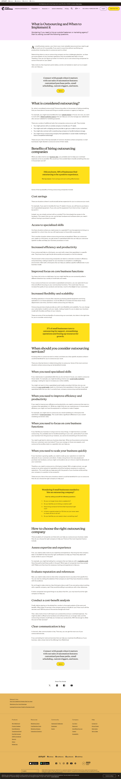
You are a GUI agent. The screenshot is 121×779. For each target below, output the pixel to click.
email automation (45, 414)
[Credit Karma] (18, 1)
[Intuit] (4, 1)
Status (13, 742)
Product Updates (16, 726)
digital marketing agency (48, 116)
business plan (54, 157)
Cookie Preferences (58, 772)
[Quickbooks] (25, 1)
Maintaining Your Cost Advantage (18, 704)
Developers (54, 726)
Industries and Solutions (21, 8)
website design (66, 114)
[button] (77, 8)
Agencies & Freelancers (57, 723)
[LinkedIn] (67, 763)
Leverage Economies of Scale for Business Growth (22, 707)
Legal (52, 772)
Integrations (35, 8)
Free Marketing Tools (36, 726)
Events (53, 729)
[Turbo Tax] (11, 1)
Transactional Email (16, 731)
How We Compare (16, 734)
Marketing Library (35, 723)
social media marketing (77, 379)
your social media (43, 387)
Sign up (60, 90)
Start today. (79, 4)
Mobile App (15, 744)
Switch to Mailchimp (57, 8)
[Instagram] (64, 763)
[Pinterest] (75, 763)
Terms (49, 772)
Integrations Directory (36, 731)
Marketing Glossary (35, 729)
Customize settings (109, 776)
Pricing (66, 8)
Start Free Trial (114, 8)
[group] (77, 8)
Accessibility (75, 734)
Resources (44, 8)
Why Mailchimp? (16, 723)
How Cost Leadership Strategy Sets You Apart (21, 701)
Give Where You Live (77, 729)
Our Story (74, 723)
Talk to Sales (95, 731)
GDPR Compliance (16, 736)
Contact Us (94, 723)
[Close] (119, 776)
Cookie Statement (55, 776)
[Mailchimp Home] (7, 8)
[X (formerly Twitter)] (60, 763)
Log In (103, 8)
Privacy (45, 772)
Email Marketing (16, 729)
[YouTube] (71, 763)
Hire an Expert (95, 726)
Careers (74, 731)
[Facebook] (56, 763)
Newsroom (75, 726)
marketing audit (83, 561)
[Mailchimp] (32, 1)
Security (14, 739)
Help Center (95, 729)
